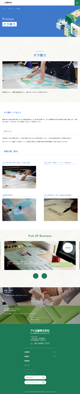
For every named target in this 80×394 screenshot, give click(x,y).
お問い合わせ (30, 377)
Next (44, 276)
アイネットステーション (33, 382)
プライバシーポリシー (31, 373)
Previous (35, 276)
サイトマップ (29, 370)
